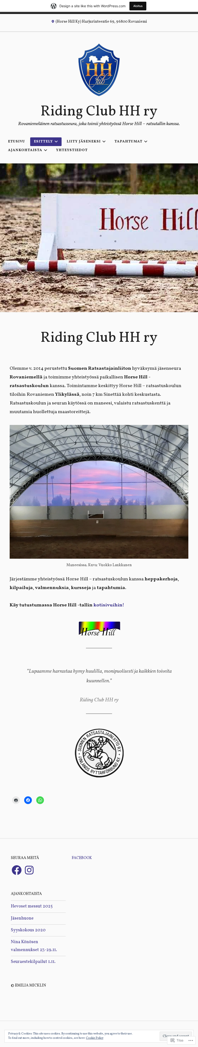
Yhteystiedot (72, 150)
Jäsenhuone (22, 918)
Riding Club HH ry (99, 112)
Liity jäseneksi (84, 141)
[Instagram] (29, 870)
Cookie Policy (94, 1038)
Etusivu (16, 141)
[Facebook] (16, 870)
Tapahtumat (128, 141)
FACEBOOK (82, 858)
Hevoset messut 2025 (32, 906)
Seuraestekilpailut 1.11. (33, 962)
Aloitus (137, 6)
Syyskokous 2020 (28, 930)
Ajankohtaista (25, 150)
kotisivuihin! (108, 605)
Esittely (43, 141)
